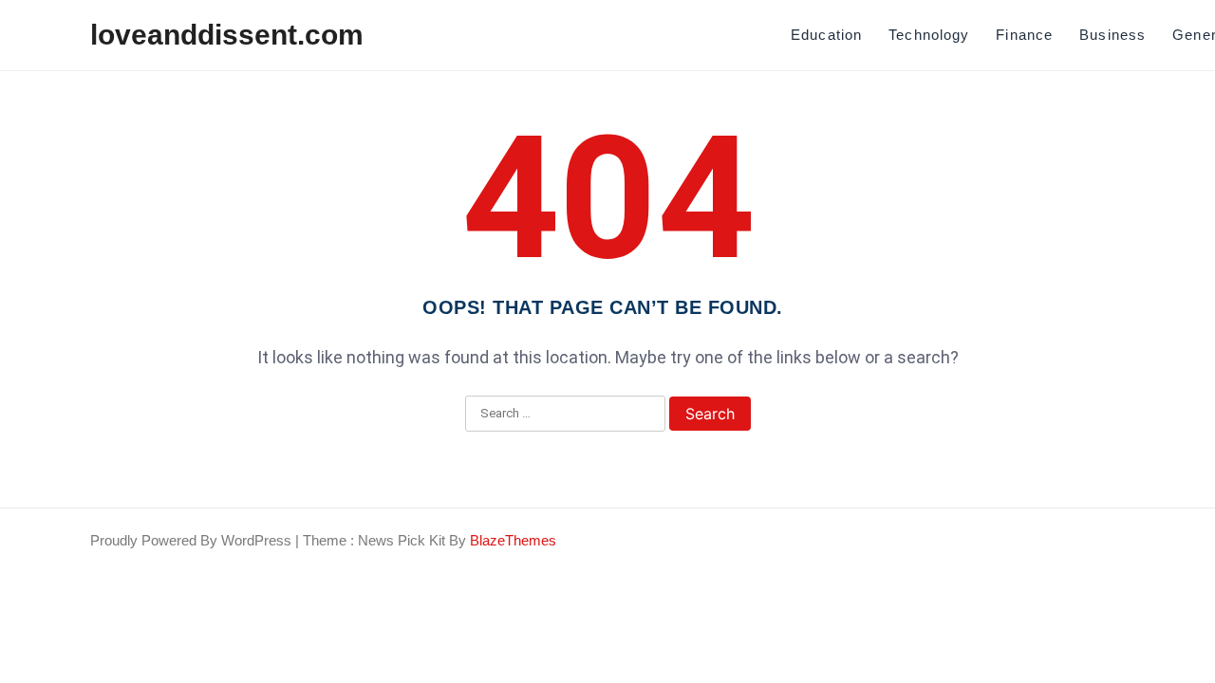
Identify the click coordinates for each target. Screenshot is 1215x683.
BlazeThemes (513, 540)
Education (826, 35)
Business (1112, 35)
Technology (928, 35)
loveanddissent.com (227, 34)
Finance (1024, 35)
